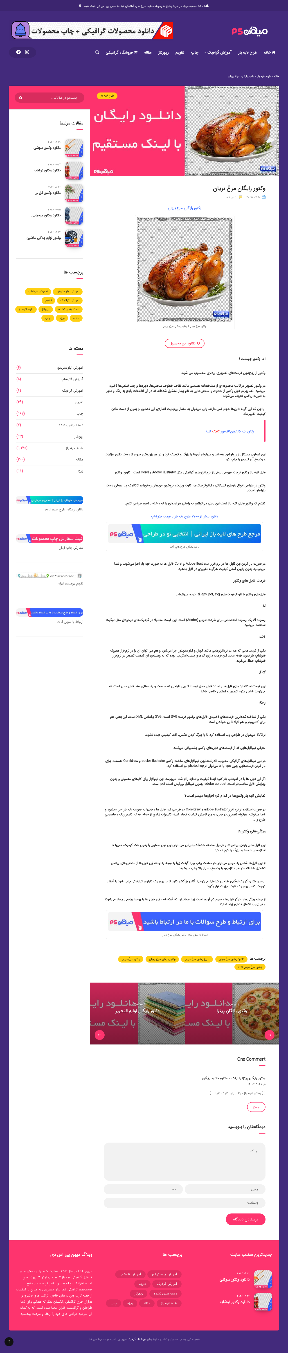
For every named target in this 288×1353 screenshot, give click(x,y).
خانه (268, 52)
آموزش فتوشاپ (38, 291)
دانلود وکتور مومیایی (46, 215)
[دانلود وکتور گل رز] (74, 193)
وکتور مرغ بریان (131, 959)
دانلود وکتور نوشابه (47, 170)
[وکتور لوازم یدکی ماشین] (74, 238)
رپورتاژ (163, 52)
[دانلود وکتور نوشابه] (74, 171)
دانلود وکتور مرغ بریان (231, 959)
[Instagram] (27, 52)
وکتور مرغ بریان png (250, 967)
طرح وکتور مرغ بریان (196, 959)
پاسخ (256, 1106)
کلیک (215, 431)
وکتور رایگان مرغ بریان (162, 959)
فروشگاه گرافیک (137, 1339)
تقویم (180, 52)
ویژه (62, 318)
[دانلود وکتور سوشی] (74, 148)
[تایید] (21, 98)
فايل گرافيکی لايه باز (75, 1277)
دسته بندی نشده (68, 309)
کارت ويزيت (74, 1295)
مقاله (148, 52)
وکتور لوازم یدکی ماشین (44, 238)
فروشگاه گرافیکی (120, 52)
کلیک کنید (90, 6)
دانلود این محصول (183, 343)
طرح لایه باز (247, 52)
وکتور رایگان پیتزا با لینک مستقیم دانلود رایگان (234, 1078)
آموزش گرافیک (219, 52)
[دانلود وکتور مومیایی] (74, 216)
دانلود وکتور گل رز (48, 193)
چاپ (194, 52)
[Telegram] (18, 52)
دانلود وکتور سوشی (47, 148)
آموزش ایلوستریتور (67, 291)
